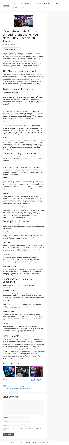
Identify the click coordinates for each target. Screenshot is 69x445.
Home (13, 3)
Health (55, 3)
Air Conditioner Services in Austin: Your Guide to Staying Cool (18, 388)
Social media (47, 3)
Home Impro (36, 3)
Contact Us (23, 7)
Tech (19, 3)
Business (27, 3)
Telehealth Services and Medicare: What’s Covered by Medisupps (19, 386)
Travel (5, 385)
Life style (14, 7)
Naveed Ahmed (54, 442)
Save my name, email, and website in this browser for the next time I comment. (22, 429)
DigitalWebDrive (39, 442)
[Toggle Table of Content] (17, 49)
